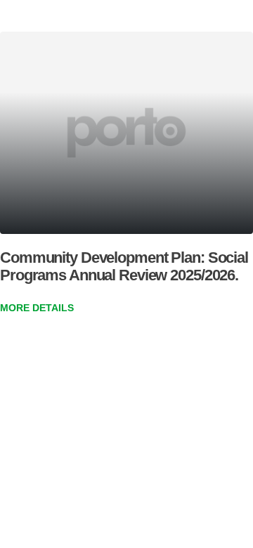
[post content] (126, 133)
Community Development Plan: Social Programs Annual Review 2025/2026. (124, 266)
